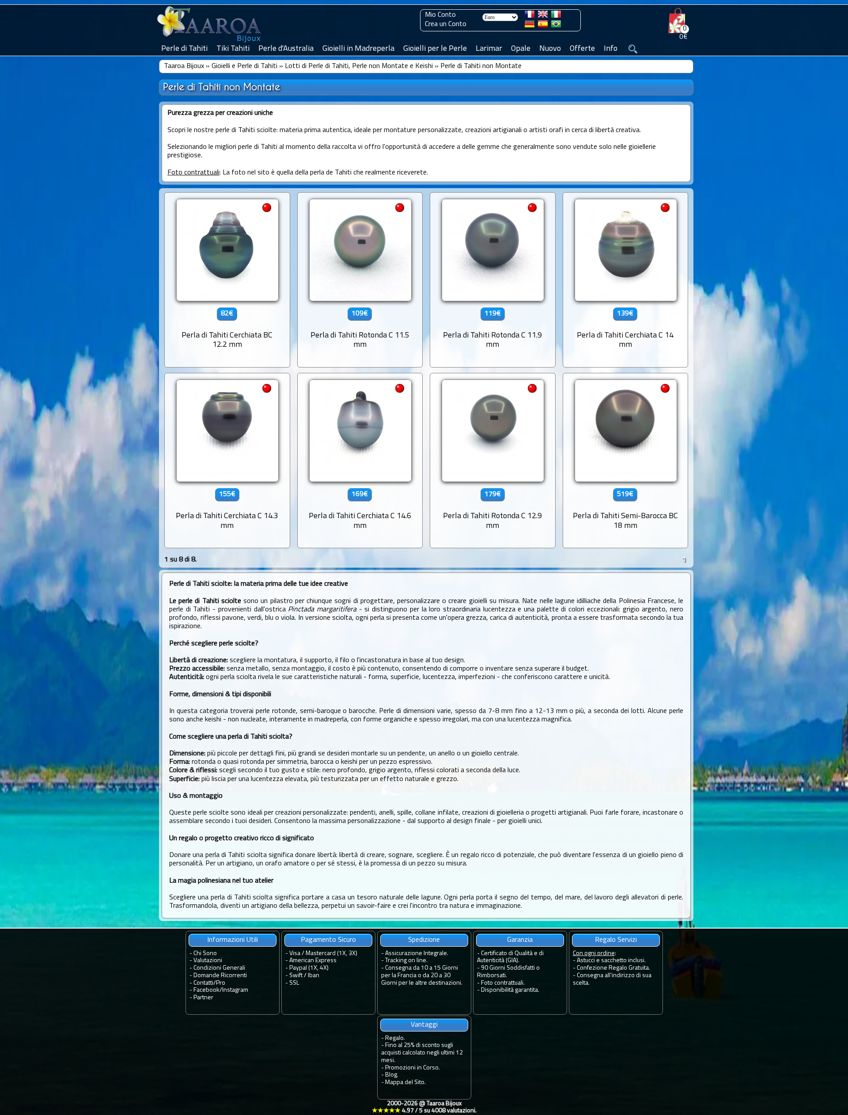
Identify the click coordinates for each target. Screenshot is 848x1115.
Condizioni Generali (219, 968)
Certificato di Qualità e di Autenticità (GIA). (510, 957)
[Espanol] (543, 25)
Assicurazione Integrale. (416, 953)
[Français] (529, 15)
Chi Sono (205, 953)
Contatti (203, 983)
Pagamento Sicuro (328, 940)
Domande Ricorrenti (220, 975)
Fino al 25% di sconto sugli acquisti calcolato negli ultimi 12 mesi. (422, 1053)
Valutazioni (207, 960)
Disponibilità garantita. (510, 990)
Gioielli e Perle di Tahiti (244, 66)
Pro (220, 983)
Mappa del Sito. (405, 1082)
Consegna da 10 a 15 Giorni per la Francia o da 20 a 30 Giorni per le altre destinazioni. (421, 975)
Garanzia (520, 940)
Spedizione (424, 940)
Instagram (235, 990)
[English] (543, 15)
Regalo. (395, 1038)
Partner (203, 997)
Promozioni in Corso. (412, 1068)
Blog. (391, 1075)
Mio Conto (440, 15)
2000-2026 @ (424, 1107)
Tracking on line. (406, 960)
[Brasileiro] (556, 25)
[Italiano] (556, 15)
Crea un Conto (445, 24)
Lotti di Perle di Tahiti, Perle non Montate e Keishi (359, 66)
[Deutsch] (529, 25)
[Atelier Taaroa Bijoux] (210, 42)
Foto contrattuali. (503, 983)
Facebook (206, 990)
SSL (294, 983)
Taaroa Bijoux (184, 66)
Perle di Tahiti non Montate (481, 66)
